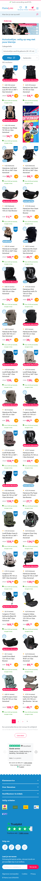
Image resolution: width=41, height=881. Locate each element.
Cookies (24, 874)
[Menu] (37, 8)
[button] (35, 30)
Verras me (33, 867)
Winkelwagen (32, 8)
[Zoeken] (37, 14)
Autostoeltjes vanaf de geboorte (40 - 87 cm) (18, 51)
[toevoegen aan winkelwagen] (16, 96)
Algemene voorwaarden (10, 874)
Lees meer (20, 735)
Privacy (33, 874)
